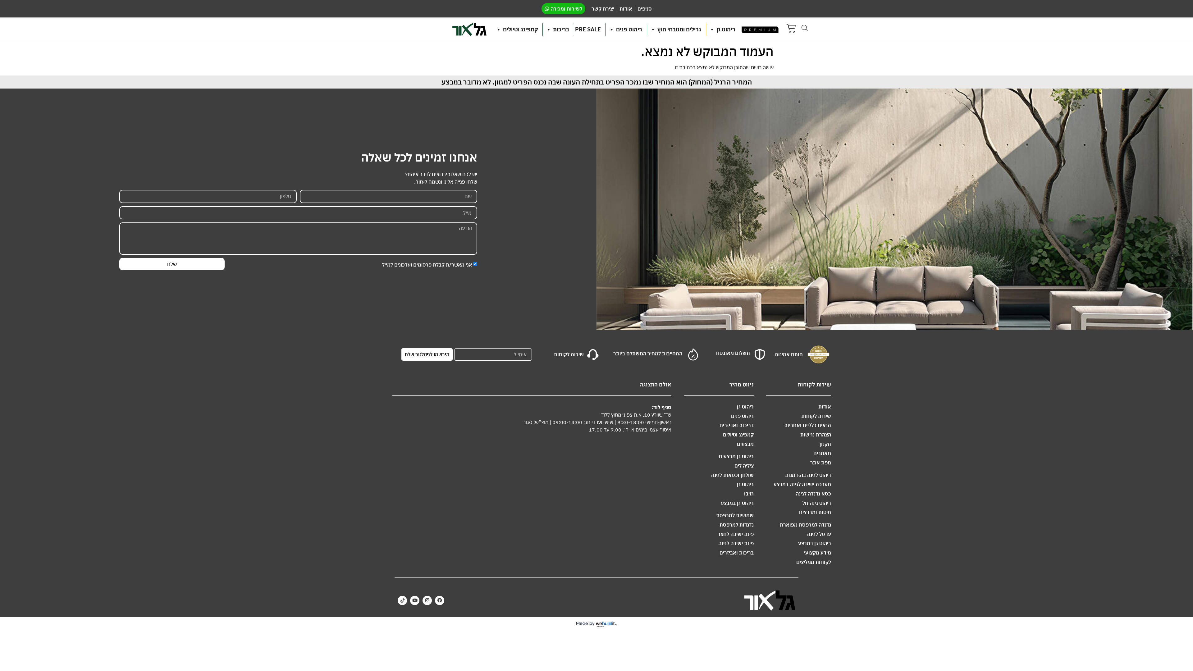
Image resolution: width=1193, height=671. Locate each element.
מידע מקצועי (817, 553)
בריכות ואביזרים (737, 425)
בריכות (561, 29)
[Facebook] (439, 600)
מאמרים (822, 453)
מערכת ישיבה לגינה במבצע (802, 484)
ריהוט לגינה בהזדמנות (808, 475)
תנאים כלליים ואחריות (807, 425)
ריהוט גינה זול (816, 503)
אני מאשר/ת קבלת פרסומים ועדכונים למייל (427, 264)
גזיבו (749, 494)
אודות (824, 407)
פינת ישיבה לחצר (736, 534)
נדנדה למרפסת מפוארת (805, 525)
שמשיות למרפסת (735, 515)
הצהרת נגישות (815, 434)
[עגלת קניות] (791, 29)
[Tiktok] (402, 600)
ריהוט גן (725, 29)
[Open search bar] (805, 28)
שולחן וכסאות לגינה (732, 475)
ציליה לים (744, 466)
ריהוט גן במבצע (814, 543)
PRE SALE (588, 29)
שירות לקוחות (816, 416)
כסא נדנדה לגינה (813, 494)
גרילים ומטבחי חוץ (679, 29)
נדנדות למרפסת (737, 525)
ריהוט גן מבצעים (736, 456)
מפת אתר (820, 462)
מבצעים (745, 444)
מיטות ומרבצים (815, 512)
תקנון (825, 444)
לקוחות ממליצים (813, 562)
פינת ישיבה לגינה (736, 543)
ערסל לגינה (819, 534)
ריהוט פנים (629, 29)
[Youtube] (414, 600)
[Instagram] (427, 600)
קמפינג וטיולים (520, 29)
